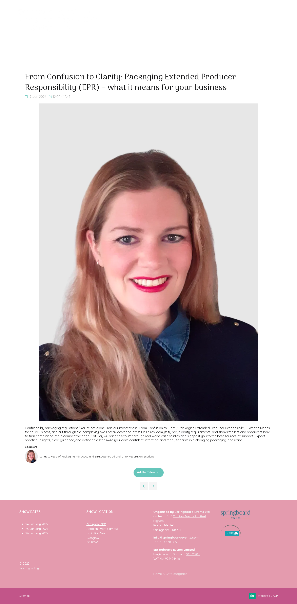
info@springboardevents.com (176, 537)
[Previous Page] (144, 486)
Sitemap (24, 595)
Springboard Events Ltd (192, 512)
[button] (149, 472)
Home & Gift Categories (170, 574)
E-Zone (248, 30)
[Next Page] (153, 486)
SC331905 (193, 554)
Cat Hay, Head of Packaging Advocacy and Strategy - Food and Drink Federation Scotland (97, 456)
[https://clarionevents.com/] (231, 536)
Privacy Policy (29, 568)
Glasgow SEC (96, 524)
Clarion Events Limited (189, 516)
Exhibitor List (150, 30)
